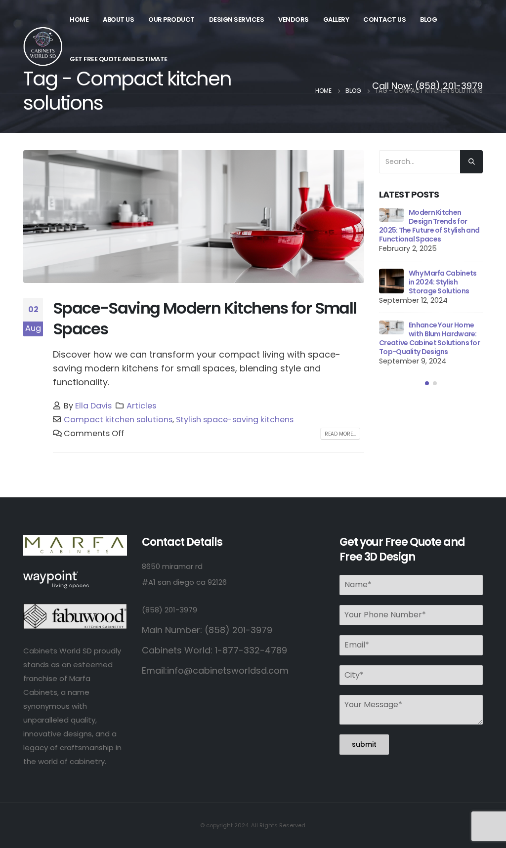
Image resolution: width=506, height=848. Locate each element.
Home (79, 19)
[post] (391, 215)
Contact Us (384, 19)
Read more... (340, 434)
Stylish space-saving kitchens (235, 419)
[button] (427, 383)
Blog (428, 19)
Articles (141, 405)
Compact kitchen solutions (118, 419)
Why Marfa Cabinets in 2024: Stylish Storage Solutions (442, 282)
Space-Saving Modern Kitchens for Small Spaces (204, 318)
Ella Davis (93, 405)
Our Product (171, 19)
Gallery (336, 19)
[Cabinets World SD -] (43, 46)
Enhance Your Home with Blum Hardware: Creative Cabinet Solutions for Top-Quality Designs (429, 338)
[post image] (193, 216)
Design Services (236, 19)
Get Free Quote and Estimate (119, 59)
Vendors (293, 19)
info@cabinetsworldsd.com (228, 670)
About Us (118, 19)
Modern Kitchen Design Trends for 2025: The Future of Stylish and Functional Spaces (429, 225)
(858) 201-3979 (449, 86)
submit (364, 744)
